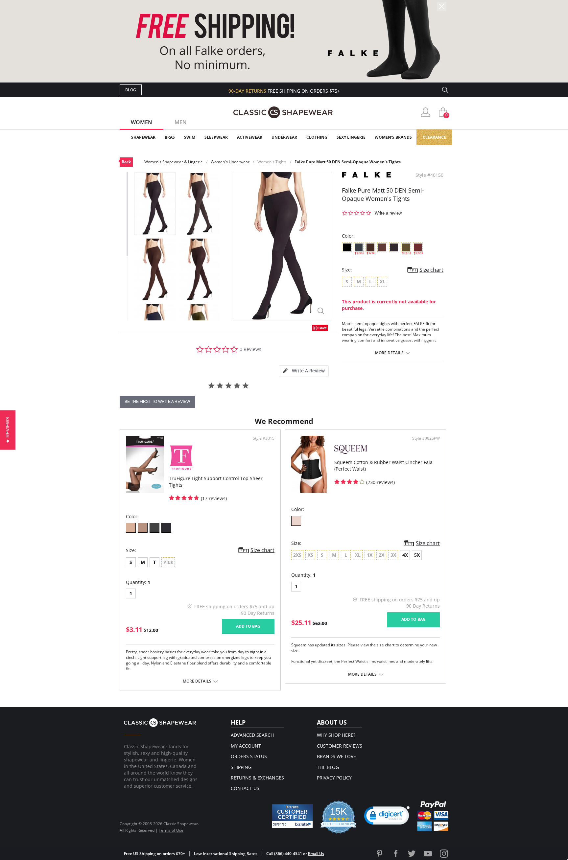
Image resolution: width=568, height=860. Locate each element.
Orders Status (249, 756)
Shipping (241, 767)
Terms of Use (171, 830)
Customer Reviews (339, 746)
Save (323, 327)
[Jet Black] (166, 528)
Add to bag (248, 626)
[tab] (304, 371)
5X (417, 555)
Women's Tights (272, 162)
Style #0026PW (426, 438)
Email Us (316, 853)
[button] (387, 817)
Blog (130, 90)
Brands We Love (336, 756)
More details (389, 353)
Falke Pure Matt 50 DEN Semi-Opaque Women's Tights (348, 162)
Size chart (431, 269)
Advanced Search (252, 735)
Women (141, 122)
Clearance (434, 137)
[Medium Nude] (143, 528)
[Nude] (296, 521)
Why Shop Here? (336, 735)
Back (126, 162)
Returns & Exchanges (257, 778)
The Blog (328, 767)
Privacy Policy (334, 778)
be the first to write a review (157, 401)
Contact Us (245, 788)
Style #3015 (263, 438)
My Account (246, 746)
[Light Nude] (131, 528)
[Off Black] (154, 528)
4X (405, 555)
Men (181, 122)
